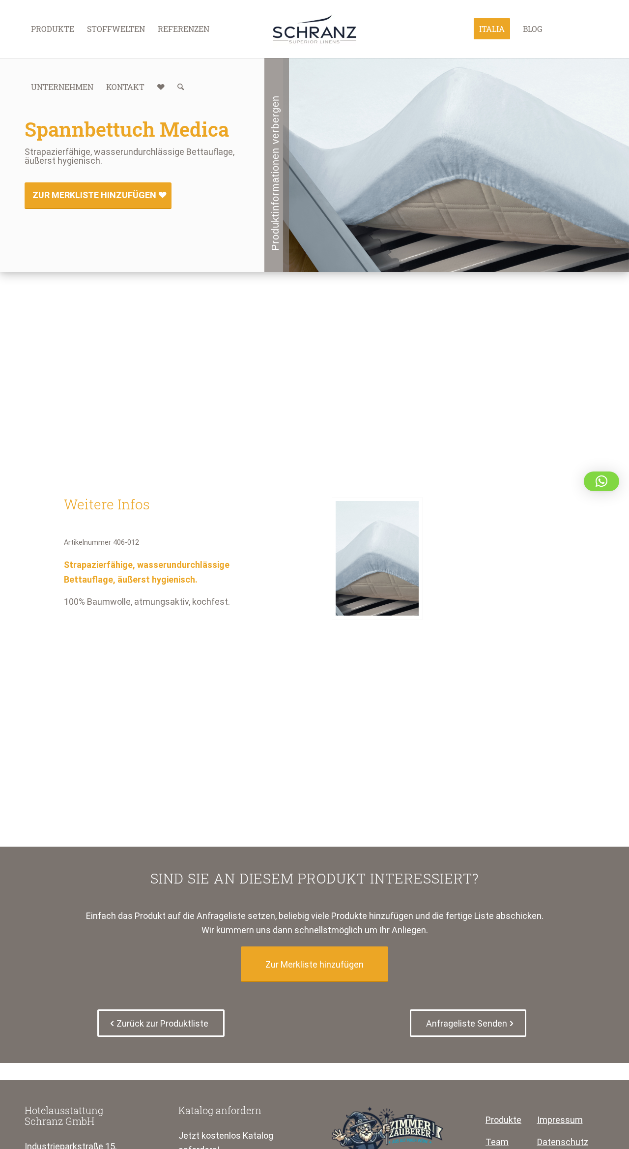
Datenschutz (562, 1142)
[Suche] (180, 87)
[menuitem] (53, 29)
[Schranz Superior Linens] (314, 29)
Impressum (560, 1120)
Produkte (503, 1120)
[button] (601, 481)
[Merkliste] (161, 87)
